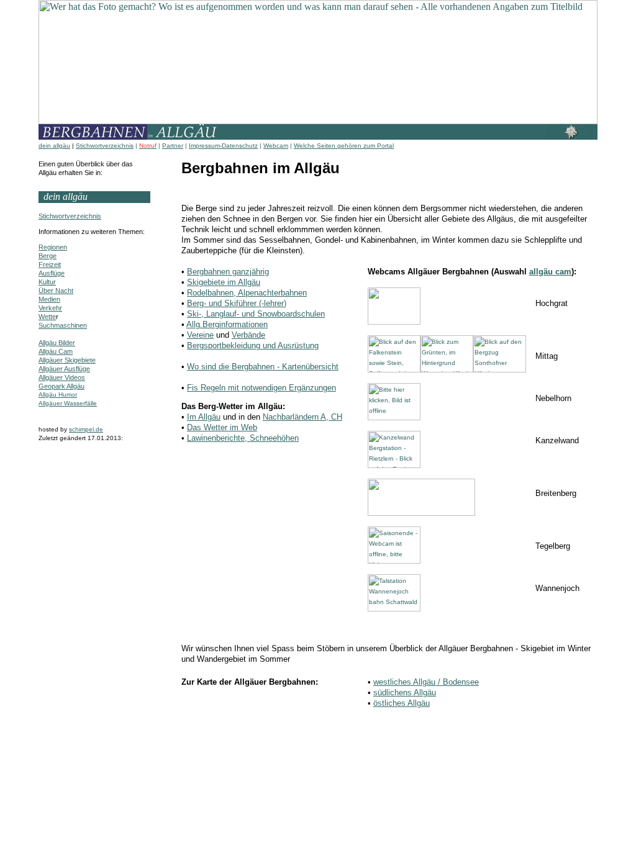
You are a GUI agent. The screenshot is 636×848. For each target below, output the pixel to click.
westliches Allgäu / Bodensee (426, 682)
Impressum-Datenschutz (223, 145)
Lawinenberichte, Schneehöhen (243, 438)
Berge (48, 255)
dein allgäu (54, 145)
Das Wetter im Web (222, 427)
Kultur (47, 282)
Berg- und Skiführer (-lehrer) (236, 303)
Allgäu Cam (56, 351)
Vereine (200, 335)
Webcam (275, 145)
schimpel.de (86, 429)
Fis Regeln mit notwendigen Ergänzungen (261, 387)
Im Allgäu (203, 417)
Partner (172, 145)
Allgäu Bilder (57, 342)
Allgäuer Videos (62, 377)
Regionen (53, 247)
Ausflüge (52, 273)
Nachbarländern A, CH (302, 417)
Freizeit (50, 264)
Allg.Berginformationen (227, 324)
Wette (47, 316)
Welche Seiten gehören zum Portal (344, 145)
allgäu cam (550, 271)
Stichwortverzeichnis (105, 145)
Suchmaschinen (63, 325)
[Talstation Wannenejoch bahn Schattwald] (394, 609)
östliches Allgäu (401, 703)
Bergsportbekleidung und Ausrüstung (253, 345)
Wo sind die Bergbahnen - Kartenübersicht (262, 366)
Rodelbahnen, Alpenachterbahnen (247, 292)
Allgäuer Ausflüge (64, 368)
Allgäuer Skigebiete (67, 360)
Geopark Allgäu (61, 386)
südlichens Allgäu (404, 692)
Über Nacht (56, 290)
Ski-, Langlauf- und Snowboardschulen (256, 313)
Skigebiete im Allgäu (223, 282)
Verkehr (50, 308)
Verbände (248, 335)
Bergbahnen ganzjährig (228, 271)
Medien (49, 299)
